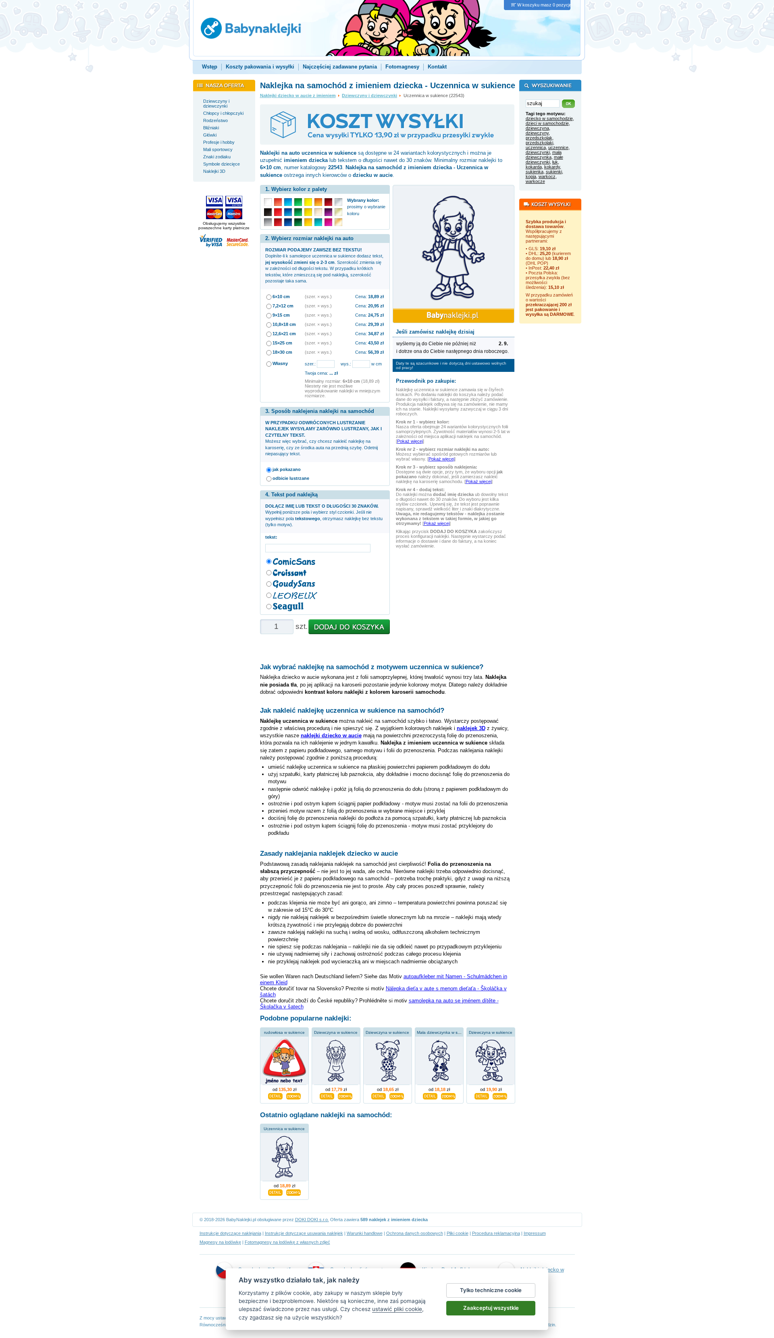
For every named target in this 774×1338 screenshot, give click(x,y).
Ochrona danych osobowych (414, 1233)
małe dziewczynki (544, 159)
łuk (555, 162)
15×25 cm (282, 342)
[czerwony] (278, 212)
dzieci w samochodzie (547, 123)
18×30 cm (282, 352)
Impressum (535, 1233)
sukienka (534, 171)
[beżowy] (318, 212)
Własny (280, 363)
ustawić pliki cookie (397, 1309)
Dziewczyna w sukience (336, 1032)
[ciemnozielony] (298, 222)
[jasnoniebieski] (288, 202)
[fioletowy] (328, 212)
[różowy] (328, 222)
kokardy (552, 166)
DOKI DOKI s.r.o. (312, 1219)
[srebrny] (338, 202)
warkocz (547, 176)
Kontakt (437, 67)
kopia (531, 176)
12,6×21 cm (284, 333)
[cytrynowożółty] (308, 202)
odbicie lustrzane (291, 478)
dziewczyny (537, 133)
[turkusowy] (318, 222)
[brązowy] (338, 222)
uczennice (558, 147)
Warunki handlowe (365, 1233)
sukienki (554, 171)
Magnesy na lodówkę (220, 1242)
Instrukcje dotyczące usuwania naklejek (304, 1233)
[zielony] (298, 212)
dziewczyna (537, 128)
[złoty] (338, 212)
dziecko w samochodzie (549, 118)
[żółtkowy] (308, 222)
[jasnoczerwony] (278, 202)
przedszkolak (539, 137)
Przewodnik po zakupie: (426, 381)
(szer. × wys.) (318, 296)
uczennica (536, 147)
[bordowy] (328, 202)
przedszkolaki (539, 142)
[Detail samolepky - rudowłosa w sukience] (275, 1095)
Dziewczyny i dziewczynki (369, 95)
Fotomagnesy (402, 67)
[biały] (268, 202)
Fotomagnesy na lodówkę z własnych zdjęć (287, 1242)
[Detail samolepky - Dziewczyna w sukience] (327, 1095)
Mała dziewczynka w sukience (444, 1032)
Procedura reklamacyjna (496, 1233)
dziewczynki (538, 152)
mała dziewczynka (544, 155)
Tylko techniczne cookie (491, 1290)
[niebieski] (288, 212)
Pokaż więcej (410, 441)
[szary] (268, 222)
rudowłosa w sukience (284, 1032)
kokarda (534, 166)
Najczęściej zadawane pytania (340, 67)
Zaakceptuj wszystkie (491, 1308)
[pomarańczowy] (318, 202)
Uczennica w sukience (284, 1128)
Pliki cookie (457, 1233)
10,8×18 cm (284, 324)
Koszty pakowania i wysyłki (260, 67)
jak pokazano (287, 469)
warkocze (535, 181)
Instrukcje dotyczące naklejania (230, 1233)
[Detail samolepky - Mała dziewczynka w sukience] (430, 1095)
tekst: (272, 537)
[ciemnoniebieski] (288, 222)
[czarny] (268, 212)
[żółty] (308, 212)
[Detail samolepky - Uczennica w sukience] (275, 1191)
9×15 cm (281, 315)
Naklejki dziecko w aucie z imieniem (298, 95)
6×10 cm (281, 296)
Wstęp (209, 67)
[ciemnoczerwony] (278, 222)
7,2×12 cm (283, 305)
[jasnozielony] (298, 202)
